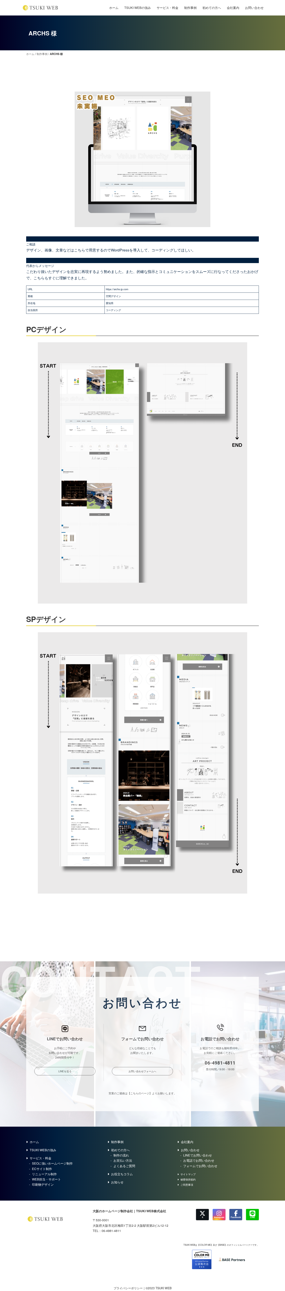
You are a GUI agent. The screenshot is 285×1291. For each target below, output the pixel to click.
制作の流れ (121, 1155)
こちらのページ (139, 1093)
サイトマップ (188, 1174)
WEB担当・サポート (46, 1179)
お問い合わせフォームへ (142, 1071)
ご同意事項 (186, 1184)
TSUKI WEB (163, 1288)
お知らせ (117, 1182)
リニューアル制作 (44, 1174)
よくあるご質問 (124, 1166)
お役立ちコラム (122, 1174)
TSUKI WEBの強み (137, 7)
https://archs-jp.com (117, 289)
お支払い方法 (122, 1160)
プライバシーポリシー (128, 1288)
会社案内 (233, 7)
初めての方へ (211, 7)
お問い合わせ (254, 7)
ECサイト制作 (42, 1169)
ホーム (113, 7)
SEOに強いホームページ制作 (52, 1163)
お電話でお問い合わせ (198, 1160)
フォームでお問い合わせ (200, 1166)
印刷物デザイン (43, 1184)
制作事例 (190, 7)
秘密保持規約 (188, 1179)
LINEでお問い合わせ (197, 1155)
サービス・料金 (167, 7)
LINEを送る (65, 1071)
